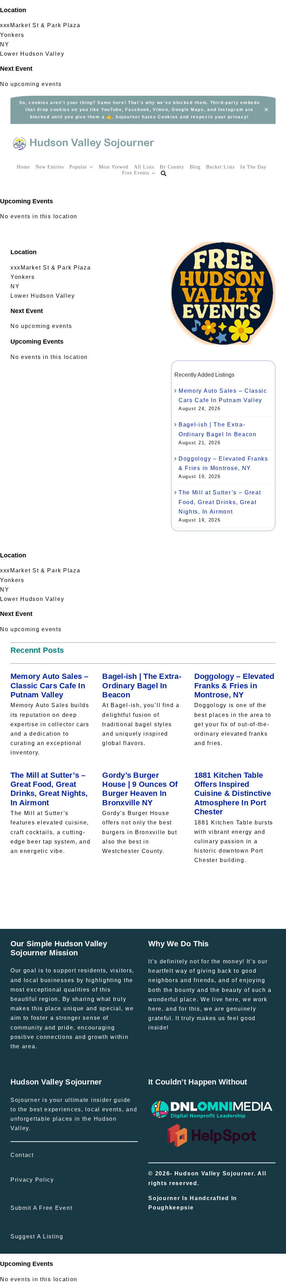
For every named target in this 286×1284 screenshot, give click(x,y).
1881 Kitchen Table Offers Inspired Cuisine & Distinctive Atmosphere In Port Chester (232, 793)
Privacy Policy (32, 1180)
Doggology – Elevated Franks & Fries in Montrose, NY (234, 685)
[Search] (164, 173)
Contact (22, 1155)
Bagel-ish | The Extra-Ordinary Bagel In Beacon (141, 685)
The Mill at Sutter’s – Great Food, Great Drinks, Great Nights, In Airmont (220, 502)
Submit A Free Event (41, 1208)
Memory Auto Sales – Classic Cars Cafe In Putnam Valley (49, 685)
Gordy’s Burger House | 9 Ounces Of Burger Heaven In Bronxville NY (140, 789)
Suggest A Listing (36, 1236)
